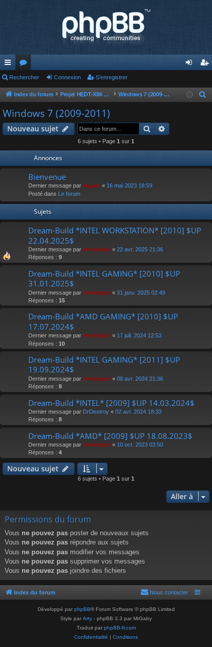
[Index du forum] (106, 27)
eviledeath (97, 249)
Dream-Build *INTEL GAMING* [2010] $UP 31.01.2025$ (104, 278)
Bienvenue (47, 177)
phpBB (82, 609)
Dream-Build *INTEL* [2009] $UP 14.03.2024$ (111, 403)
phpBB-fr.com (120, 628)
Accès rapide (9, 64)
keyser (91, 185)
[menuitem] (202, 94)
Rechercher (24, 77)
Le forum (69, 194)
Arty (87, 618)
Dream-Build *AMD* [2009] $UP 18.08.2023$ (110, 436)
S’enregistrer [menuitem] (206, 64)
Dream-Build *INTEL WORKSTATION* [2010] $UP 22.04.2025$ (114, 235)
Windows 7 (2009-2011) (56, 113)
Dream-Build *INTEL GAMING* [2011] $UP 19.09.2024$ (104, 364)
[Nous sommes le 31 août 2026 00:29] (189, 95)
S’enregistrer (112, 77)
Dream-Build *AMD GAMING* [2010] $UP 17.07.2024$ (103, 321)
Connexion (67, 77)
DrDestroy (96, 411)
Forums (25, 64)
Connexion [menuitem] (191, 64)
